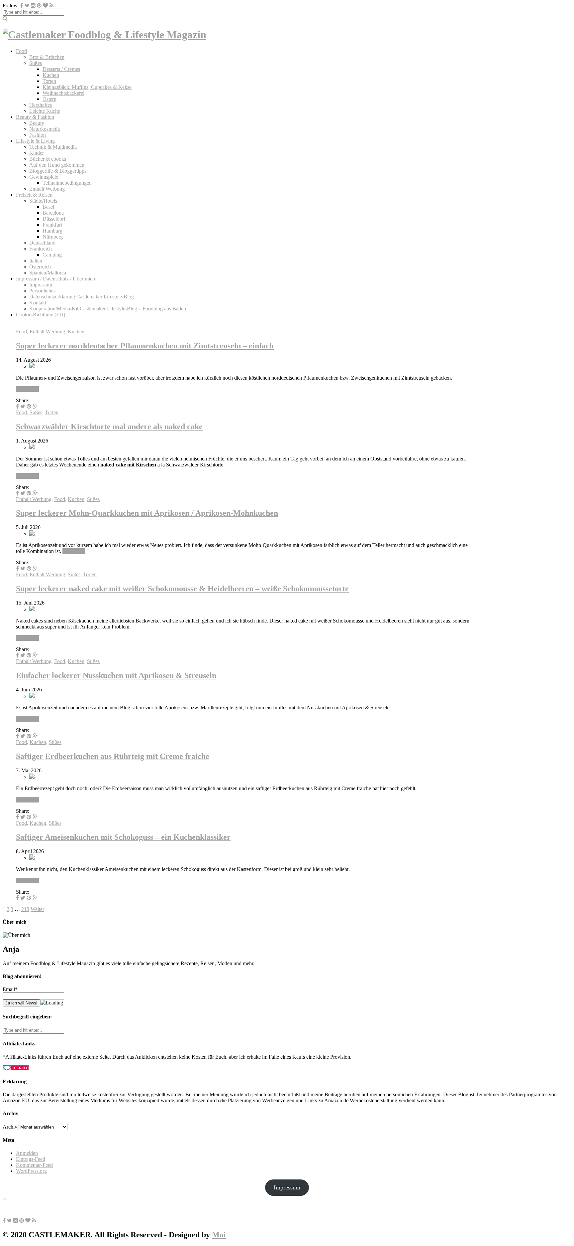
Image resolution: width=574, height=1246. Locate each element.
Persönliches (42, 290)
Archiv (10, 1127)
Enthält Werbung (47, 189)
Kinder (36, 153)
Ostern (49, 99)
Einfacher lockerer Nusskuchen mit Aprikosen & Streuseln (116, 675)
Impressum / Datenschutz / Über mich (55, 278)
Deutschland (42, 243)
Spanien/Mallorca (47, 272)
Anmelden (27, 1153)
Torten (49, 81)
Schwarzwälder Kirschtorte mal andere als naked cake (109, 426)
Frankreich (40, 249)
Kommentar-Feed (34, 1165)
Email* (10, 989)
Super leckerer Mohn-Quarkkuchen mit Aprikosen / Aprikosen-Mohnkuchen (147, 513)
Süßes (35, 63)
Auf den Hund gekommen (56, 165)
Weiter (37, 909)
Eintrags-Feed (30, 1159)
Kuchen (51, 75)
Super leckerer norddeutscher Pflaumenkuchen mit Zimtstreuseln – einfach (145, 345)
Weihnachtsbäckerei (63, 93)
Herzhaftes (40, 105)
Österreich (40, 266)
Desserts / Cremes (61, 69)
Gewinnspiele (43, 177)
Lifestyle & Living (35, 141)
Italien (35, 261)
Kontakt (37, 302)
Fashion (37, 135)
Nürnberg (53, 237)
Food (21, 51)
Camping (52, 255)
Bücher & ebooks (47, 159)
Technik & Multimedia (53, 147)
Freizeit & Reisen (34, 195)
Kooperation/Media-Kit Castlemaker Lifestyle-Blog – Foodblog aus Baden (107, 308)
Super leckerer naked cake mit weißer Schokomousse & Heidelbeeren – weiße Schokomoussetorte (182, 588)
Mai (219, 1234)
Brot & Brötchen (46, 57)
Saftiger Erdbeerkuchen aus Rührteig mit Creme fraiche (112, 756)
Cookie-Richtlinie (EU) (40, 314)
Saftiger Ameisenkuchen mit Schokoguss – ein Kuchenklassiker (123, 837)
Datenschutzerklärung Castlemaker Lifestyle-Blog (81, 296)
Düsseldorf (54, 219)
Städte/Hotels (43, 201)
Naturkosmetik (44, 129)
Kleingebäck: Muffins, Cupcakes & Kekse (87, 87)
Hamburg (52, 231)
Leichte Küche (44, 111)
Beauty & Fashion (35, 117)
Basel (48, 207)
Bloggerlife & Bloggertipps (57, 171)
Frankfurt (52, 225)
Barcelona (53, 213)
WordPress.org (31, 1171)
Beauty (36, 123)
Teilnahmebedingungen (67, 183)
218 (25, 909)
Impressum (40, 284)
